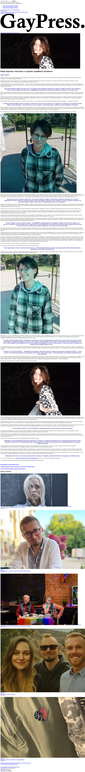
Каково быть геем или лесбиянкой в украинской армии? (12, 759)
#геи (1, 766)
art (17, 32)
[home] (42, 31)
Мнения (7, 13)
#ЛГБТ (9, 766)
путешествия (24, 762)
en (18, 32)
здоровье (29, 762)
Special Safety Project (13, 12)
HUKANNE (25, 12)
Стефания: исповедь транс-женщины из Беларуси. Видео (12, 507)
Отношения (12, 13)
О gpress (2, 764)
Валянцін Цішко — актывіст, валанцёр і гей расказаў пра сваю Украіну (15, 570)
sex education (14, 32)
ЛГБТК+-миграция (4, 12)
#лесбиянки (5, 766)
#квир (18, 766)
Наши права (3, 13)
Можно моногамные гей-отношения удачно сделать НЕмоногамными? (15, 625)
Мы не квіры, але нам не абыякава (7, 694)
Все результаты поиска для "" (10, 9)
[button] (42, 11)
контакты (6, 764)
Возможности (3, 32)
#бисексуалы (14, 766)
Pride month (20, 12)
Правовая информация (13, 764)
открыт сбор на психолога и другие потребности (26, 458)
